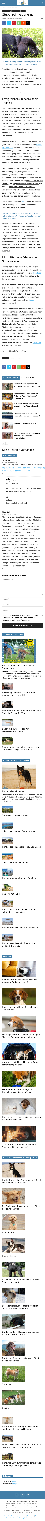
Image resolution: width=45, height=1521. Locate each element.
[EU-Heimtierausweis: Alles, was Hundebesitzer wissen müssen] (22, 1079)
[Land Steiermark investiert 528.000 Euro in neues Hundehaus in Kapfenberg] (22, 1438)
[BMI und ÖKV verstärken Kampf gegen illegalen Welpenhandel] (7, 406)
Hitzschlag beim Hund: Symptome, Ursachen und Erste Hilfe (18, 693)
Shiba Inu (6, 1384)
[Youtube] (28, 1495)
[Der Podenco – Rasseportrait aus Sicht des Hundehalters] (22, 1196)
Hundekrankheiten (23, 1508)
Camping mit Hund (11, 894)
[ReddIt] (23, 23)
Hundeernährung (32, 1506)
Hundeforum (28, 1512)
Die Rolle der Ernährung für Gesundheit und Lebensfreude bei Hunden (20, 1427)
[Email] (28, 23)
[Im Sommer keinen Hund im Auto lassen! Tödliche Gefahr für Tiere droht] (22, 704)
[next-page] (6, 443)
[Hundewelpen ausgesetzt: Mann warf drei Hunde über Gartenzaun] (7, 386)
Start (3, 8)
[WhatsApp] (19, 23)
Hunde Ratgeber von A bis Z (25, 423)
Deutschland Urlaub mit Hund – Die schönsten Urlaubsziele (19, 910)
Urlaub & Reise (10, 1506)
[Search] (42, 3)
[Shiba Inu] (22, 1374)
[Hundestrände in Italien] (22, 777)
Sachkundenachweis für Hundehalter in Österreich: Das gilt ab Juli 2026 (20, 748)
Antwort (4, 474)
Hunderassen (21, 1506)
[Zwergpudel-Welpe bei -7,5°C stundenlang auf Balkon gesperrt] (7, 415)
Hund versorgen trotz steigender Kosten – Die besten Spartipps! (22, 1118)
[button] (3, 3)
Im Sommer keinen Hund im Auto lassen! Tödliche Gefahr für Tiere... (21, 711)
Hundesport (6, 1510)
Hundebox (37, 273)
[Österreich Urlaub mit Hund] (22, 809)
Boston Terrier (9, 1256)
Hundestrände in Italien (13, 791)
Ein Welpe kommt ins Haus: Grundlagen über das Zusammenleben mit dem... (21, 1035)
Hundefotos (34, 1508)
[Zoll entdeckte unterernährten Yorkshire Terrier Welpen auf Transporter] (7, 396)
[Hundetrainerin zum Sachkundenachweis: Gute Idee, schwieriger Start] (22, 1456)
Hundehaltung (11, 1501)
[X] (9, 23)
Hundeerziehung (12, 8)
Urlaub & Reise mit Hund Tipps (16, 760)
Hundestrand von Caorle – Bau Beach (20, 878)
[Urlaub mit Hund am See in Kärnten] (22, 825)
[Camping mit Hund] (22, 887)
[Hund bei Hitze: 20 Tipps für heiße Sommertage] (22, 651)
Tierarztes (37, 342)
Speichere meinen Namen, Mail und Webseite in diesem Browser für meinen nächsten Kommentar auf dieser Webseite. (22, 617)
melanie (9, 479)
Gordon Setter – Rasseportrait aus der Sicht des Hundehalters (20, 1333)
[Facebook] (4, 23)
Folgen (15, 1483)
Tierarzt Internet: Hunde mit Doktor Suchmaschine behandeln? (19, 1145)
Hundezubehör (16, 1510)
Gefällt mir (15, 1481)
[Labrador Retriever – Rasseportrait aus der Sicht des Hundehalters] (22, 1295)
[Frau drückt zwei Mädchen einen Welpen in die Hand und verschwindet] (7, 435)
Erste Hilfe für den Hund (30, 1504)
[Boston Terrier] (22, 1245)
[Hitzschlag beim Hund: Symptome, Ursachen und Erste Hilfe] (22, 686)
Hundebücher (27, 1510)
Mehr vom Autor (27, 378)
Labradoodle (8, 1232)
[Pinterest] (14, 23)
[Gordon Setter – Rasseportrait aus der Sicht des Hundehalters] (22, 1321)
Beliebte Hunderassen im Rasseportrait (20, 1158)
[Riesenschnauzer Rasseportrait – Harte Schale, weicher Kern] (22, 1269)
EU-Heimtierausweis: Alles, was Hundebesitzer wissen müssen (17, 1090)
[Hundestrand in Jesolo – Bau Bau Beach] (22, 840)
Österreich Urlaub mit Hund (15, 815)
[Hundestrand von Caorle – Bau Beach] (22, 872)
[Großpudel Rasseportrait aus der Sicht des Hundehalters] (22, 1348)
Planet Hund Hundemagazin (12, 1516)
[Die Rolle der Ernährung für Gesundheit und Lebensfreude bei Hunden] (22, 1420)
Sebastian (6, 460)
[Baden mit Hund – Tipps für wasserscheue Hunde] (22, 722)
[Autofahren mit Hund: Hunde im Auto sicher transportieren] (22, 1051)
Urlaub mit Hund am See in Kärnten (18, 831)
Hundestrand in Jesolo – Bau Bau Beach (21, 847)
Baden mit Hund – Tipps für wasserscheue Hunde (15, 730)
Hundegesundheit (11, 1508)
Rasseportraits (10, 1504)
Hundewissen (16, 11)
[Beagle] (22, 1397)
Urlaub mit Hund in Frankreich (16, 862)
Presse (15, 1518)
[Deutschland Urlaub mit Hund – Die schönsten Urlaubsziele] (22, 903)
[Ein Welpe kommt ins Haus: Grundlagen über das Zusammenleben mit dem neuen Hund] (22, 1024)
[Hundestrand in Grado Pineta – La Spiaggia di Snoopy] (22, 937)
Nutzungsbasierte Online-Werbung (29, 1518)
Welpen (23, 11)
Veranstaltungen (18, 1512)
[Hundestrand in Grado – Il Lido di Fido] (22, 921)
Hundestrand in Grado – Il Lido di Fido (20, 927)
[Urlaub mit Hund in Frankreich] (22, 856)
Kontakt (24, 1516)
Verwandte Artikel (10, 378)
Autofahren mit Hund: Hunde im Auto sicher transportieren (20, 1063)
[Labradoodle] (22, 1222)
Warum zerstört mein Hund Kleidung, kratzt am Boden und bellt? (19, 981)
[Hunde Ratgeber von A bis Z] (7, 425)
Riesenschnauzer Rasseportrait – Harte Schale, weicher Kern (21, 1280)
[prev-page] (3, 443)
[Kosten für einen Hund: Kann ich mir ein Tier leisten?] (22, 996)
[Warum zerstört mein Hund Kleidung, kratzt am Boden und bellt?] (22, 969)
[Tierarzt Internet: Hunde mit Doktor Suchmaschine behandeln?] (22, 1134)
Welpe (24, 202)
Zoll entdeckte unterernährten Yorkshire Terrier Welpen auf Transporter (26, 396)
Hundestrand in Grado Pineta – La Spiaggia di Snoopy (18, 944)
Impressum (30, 1516)
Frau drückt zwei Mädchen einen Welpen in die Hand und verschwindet (27, 435)
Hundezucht (36, 1510)
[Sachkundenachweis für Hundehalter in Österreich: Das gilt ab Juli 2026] (22, 741)
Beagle (5, 1408)
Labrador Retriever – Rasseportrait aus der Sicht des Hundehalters (21, 1307)
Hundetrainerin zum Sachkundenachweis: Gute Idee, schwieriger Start (21, 1464)
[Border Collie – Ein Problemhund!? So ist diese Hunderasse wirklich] (22, 1169)
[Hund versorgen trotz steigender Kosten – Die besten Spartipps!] (22, 1106)
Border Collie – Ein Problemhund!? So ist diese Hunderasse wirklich (21, 1181)
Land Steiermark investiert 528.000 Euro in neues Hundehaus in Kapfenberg (21, 1445)
